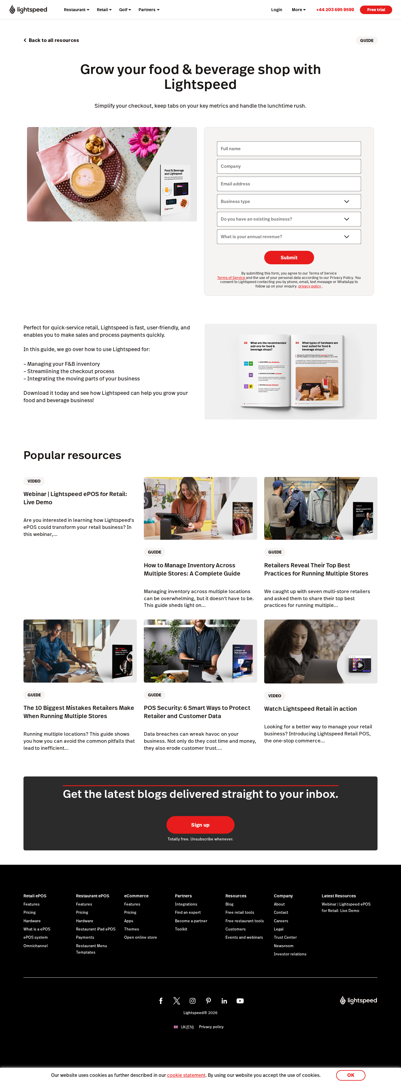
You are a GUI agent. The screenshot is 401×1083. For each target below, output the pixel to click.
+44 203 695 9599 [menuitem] (335, 9)
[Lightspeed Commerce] (28, 9)
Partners (183, 896)
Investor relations (290, 954)
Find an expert (188, 912)
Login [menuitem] (276, 10)
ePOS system (35, 937)
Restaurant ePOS (92, 896)
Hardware (32, 921)
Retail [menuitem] (102, 10)
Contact (281, 912)
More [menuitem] (297, 10)
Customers (235, 929)
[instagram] (193, 1001)
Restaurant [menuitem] (74, 10)
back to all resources (54, 40)
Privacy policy (211, 1027)
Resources (236, 896)
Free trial (376, 10)
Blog (229, 904)
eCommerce (136, 896)
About (279, 904)
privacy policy (310, 286)
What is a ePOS (36, 929)
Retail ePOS (34, 896)
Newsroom (284, 946)
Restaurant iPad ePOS (95, 929)
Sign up (200, 824)
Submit (289, 257)
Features (31, 904)
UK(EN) (187, 1027)
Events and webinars (244, 937)
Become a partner (191, 921)
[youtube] (240, 1001)
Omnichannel (35, 946)
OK (350, 1075)
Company (283, 896)
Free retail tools (239, 912)
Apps (128, 921)
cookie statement (186, 1075)
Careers (281, 921)
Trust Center (285, 937)
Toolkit (181, 929)
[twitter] (177, 1001)
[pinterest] (208, 1001)
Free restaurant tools (244, 921)
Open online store (140, 937)
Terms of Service (231, 277)
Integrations (186, 904)
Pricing (29, 912)
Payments (85, 937)
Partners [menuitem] (147, 10)
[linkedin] (224, 1001)
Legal (279, 929)
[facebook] (161, 1001)
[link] (335, 9)
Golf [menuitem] (123, 10)
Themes (131, 929)
